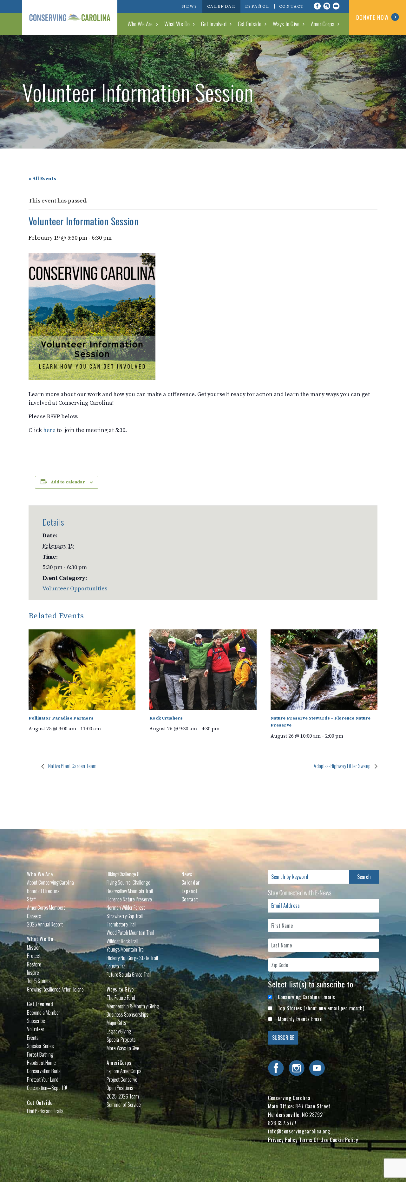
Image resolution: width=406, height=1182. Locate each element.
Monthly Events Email (300, 1019)
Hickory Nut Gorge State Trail (132, 958)
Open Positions (120, 1088)
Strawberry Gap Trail (125, 916)
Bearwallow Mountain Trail (130, 891)
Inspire (33, 972)
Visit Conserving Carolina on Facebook (317, 6)
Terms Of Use (314, 1140)
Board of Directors (43, 891)
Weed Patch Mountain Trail (130, 932)
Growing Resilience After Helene (55, 989)
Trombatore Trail (121, 924)
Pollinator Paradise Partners (61, 718)
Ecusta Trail (117, 966)
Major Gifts (116, 1022)
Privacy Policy (283, 1140)
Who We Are (140, 23)
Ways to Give (286, 23)
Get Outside (249, 23)
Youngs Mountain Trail (126, 949)
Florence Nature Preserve (129, 899)
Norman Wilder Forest (126, 907)
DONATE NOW (372, 17)
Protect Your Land (42, 1079)
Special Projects (121, 1039)
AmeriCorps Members (46, 907)
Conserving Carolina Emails (307, 997)
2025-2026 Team (123, 1096)
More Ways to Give (123, 1048)
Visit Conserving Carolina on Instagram (326, 6)
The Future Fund (121, 997)
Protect (34, 956)
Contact (291, 6)
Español (257, 6)
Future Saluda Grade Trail (129, 974)
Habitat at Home (41, 1062)
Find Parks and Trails (45, 1111)
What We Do (177, 23)
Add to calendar (68, 482)
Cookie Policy (344, 1140)
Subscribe (36, 1021)
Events (33, 1037)
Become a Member (43, 1012)
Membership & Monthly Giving (133, 1006)
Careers (34, 916)
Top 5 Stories (39, 981)
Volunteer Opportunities (75, 588)
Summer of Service (124, 1104)
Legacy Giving (119, 1031)
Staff (31, 899)
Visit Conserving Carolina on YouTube (336, 6)
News (189, 6)
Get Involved (213, 23)
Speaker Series (40, 1046)
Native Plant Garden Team (71, 766)
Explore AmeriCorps (124, 1071)
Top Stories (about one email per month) (321, 1008)
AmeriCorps (322, 23)
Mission (34, 947)
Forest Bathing (40, 1054)
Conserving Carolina (69, 17)
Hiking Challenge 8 (123, 874)
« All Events (42, 179)
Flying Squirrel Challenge (128, 882)
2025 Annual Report (45, 924)
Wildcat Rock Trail (122, 941)
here (49, 430)
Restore (34, 964)
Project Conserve (122, 1079)
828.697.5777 (282, 1123)
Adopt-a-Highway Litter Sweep (342, 766)
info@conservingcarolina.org (299, 1131)
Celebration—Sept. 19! (47, 1088)
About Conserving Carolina (50, 882)
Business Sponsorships (127, 1014)
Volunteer (35, 1029)
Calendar (221, 6)
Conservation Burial (44, 1071)
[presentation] (82, 669)
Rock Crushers (166, 718)
